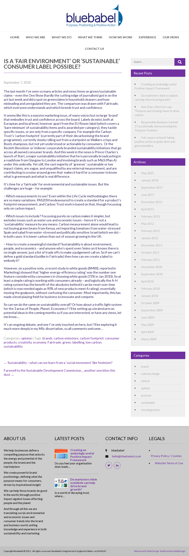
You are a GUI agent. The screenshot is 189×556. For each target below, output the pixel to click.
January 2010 (149, 295)
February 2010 (150, 288)
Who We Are (35, 37)
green (66, 342)
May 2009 (147, 324)
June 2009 (147, 317)
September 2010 (152, 274)
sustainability (13, 346)
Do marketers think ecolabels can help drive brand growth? (83, 484)
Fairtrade (54, 342)
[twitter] (108, 465)
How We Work (120, 37)
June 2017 (147, 194)
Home (14, 37)
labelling (78, 342)
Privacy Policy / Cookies (166, 456)
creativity (25, 342)
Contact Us (94, 48)
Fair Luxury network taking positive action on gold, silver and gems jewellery (155, 141)
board (145, 366)
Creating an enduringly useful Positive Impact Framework (82, 455)
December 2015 (151, 202)
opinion (26, 338)
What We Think (90, 37)
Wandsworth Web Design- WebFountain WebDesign (159, 551)
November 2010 (151, 267)
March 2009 (149, 339)
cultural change (150, 373)
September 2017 (152, 187)
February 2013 (150, 216)
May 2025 (147, 173)
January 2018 (149, 180)
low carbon (94, 342)
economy (39, 342)
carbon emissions (66, 338)
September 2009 (152, 310)
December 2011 (151, 245)
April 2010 (147, 281)
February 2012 (150, 230)
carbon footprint (92, 338)
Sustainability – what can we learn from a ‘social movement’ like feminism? (58, 363)
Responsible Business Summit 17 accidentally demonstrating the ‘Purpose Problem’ (156, 126)
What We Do (62, 37)
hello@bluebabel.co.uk (126, 456)
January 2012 (149, 238)
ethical (145, 381)
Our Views (171, 37)
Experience (147, 37)
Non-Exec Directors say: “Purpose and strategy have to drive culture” (157, 111)
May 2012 (147, 223)
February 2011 (150, 259)
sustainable (148, 402)
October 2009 (150, 303)
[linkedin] (117, 465)
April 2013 (147, 209)
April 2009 (147, 332)
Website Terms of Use (169, 463)
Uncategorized (150, 409)
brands (47, 338)
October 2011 (150, 252)
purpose (146, 395)
